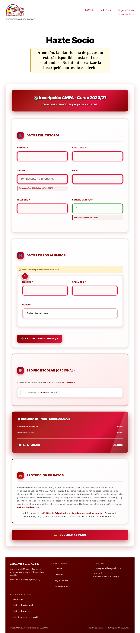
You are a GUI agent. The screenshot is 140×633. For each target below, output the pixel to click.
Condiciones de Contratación (87, 513)
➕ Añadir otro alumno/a (39, 338)
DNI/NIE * (22, 170)
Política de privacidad (23, 605)
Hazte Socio (105, 10)
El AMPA (88, 10)
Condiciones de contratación (26, 617)
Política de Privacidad (28, 507)
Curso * (27, 304)
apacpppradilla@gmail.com (108, 568)
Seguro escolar (61, 580)
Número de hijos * (83, 200)
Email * (76, 170)
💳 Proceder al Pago (70, 534)
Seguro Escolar (126, 10)
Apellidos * (79, 147)
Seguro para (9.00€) (43, 392)
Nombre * (22, 147)
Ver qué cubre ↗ (68, 382)
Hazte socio (60, 574)
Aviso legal (18, 599)
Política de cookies (21, 611)
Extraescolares (126, 14)
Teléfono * (23, 200)
